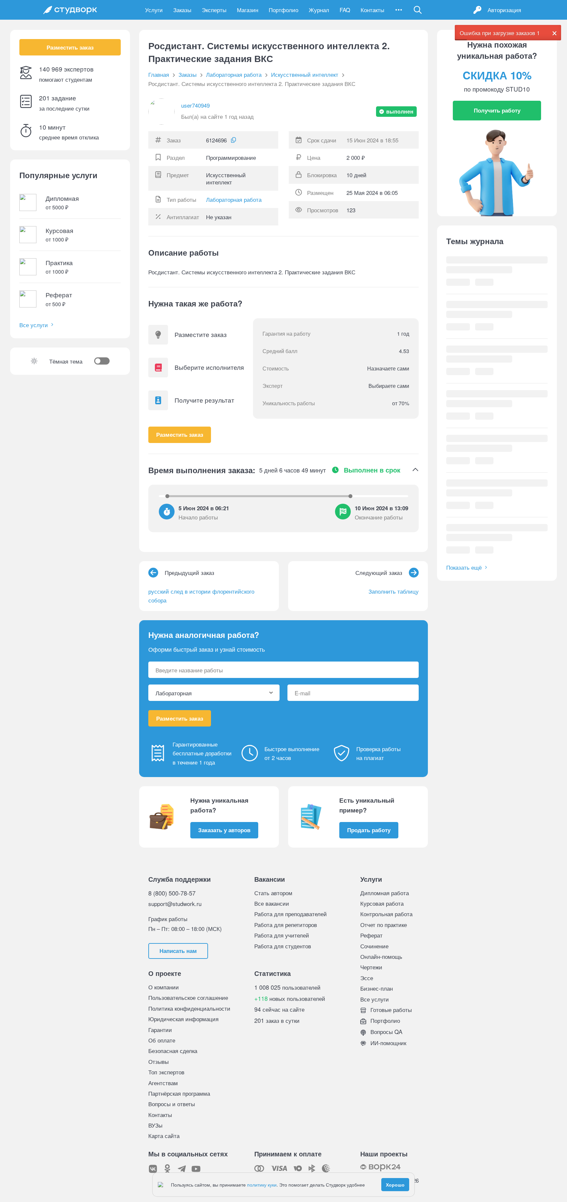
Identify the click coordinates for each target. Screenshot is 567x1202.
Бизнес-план (376, 988)
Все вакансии (271, 903)
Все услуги (33, 325)
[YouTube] (196, 1168)
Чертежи (371, 967)
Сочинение (374, 946)
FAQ (345, 10)
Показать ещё (464, 567)
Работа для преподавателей (290, 914)
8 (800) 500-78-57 (172, 893)
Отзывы (158, 1061)
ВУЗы (155, 1125)
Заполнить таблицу (393, 591)
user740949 (195, 105)
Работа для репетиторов (285, 924)
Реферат (371, 935)
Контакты (372, 10)
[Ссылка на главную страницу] (70, 10)
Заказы (182, 10)
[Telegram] (181, 1168)
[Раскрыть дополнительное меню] (398, 10)
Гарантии (160, 1029)
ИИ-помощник (387, 1043)
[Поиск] (418, 10)
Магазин (247, 10)
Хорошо (395, 1184)
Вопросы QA (385, 1031)
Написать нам (178, 951)
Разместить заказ (70, 47)
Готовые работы (390, 1009)
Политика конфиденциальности (189, 1008)
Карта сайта (163, 1135)
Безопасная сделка (172, 1050)
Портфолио (283, 10)
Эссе (366, 978)
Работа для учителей (281, 935)
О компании (163, 987)
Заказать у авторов (224, 830)
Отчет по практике (383, 924)
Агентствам (163, 1083)
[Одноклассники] (167, 1168)
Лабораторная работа (234, 199)
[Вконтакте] (153, 1168)
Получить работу (497, 110)
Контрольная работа (386, 914)
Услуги (154, 10)
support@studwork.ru (174, 903)
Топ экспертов (166, 1072)
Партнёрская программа (179, 1093)
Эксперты (214, 10)
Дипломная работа (384, 893)
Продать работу (368, 830)
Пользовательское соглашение (188, 997)
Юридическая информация (183, 1019)
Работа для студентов (282, 946)
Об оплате (161, 1040)
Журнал (319, 10)
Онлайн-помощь (381, 956)
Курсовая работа (382, 903)
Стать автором (273, 893)
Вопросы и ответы (171, 1104)
